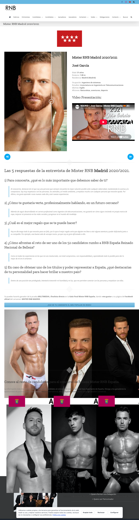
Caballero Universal (98, 391)
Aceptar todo (88, 512)
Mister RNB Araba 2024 (80, 496)
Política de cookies (59, 515)
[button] (131, 17)
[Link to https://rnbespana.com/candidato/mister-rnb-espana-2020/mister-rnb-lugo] (7, 157)
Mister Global (82, 391)
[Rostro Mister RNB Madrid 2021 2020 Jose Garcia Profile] (80, 311)
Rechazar (101, 512)
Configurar (114, 512)
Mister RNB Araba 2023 (35, 496)
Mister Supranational (67, 391)
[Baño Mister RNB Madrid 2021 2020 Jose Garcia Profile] (36, 311)
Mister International (50, 391)
